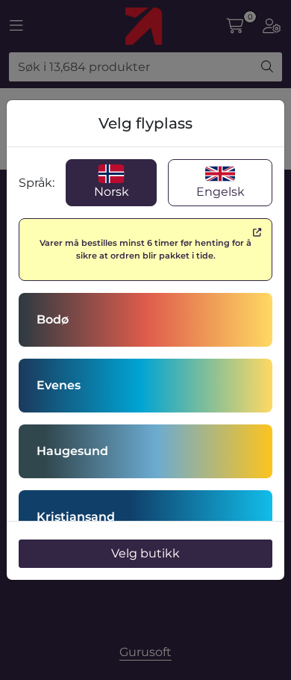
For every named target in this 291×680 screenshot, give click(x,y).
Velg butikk (145, 553)
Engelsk (220, 192)
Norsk (111, 192)
